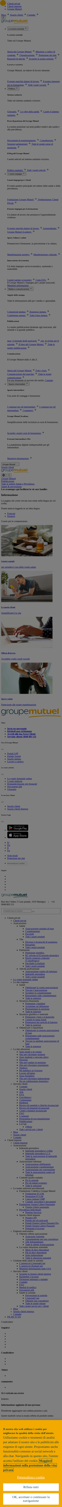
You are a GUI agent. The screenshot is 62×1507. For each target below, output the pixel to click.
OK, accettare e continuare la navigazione (31, 1498)
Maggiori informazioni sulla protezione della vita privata (30, 1465)
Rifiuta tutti (31, 1487)
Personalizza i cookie (31, 1477)
